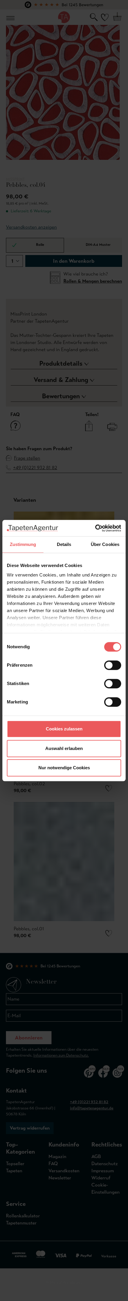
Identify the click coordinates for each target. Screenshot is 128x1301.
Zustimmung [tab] (23, 544)
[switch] (112, 665)
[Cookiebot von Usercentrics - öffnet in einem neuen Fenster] (95, 528)
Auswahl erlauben (64, 748)
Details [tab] (64, 544)
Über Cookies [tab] (105, 544)
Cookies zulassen (64, 728)
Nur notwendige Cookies (64, 767)
